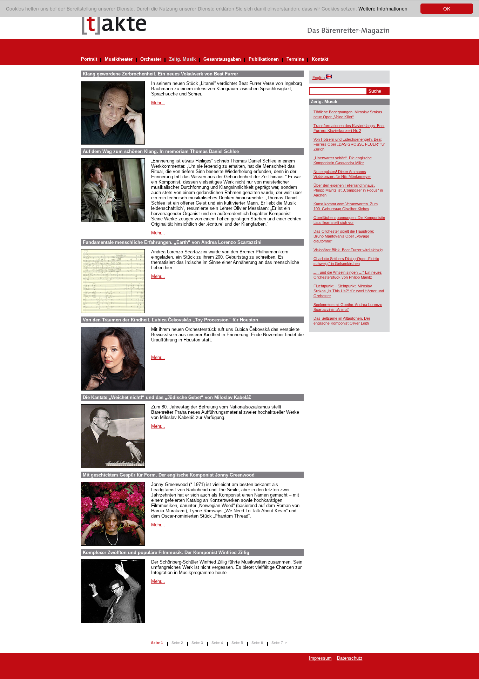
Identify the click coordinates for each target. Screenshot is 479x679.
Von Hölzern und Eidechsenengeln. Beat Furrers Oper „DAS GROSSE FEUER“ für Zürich (349, 144)
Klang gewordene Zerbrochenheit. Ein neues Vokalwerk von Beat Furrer (160, 73)
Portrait (89, 59)
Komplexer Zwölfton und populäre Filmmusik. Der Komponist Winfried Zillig (166, 552)
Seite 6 (257, 643)
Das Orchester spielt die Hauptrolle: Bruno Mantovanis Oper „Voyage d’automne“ (343, 236)
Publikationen (264, 59)
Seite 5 (237, 643)
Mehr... (158, 102)
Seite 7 (277, 643)
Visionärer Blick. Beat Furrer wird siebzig (348, 250)
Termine (295, 59)
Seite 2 (177, 643)
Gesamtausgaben (222, 59)
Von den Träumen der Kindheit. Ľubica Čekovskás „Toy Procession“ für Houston (170, 319)
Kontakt (320, 59)
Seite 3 (197, 643)
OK (446, 8)
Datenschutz (350, 658)
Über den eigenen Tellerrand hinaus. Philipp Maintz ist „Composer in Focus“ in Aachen (348, 190)
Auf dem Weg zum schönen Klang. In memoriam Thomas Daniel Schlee (161, 151)
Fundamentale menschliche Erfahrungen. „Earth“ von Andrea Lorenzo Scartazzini (172, 242)
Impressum (320, 658)
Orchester (150, 59)
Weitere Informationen (382, 8)
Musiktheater (119, 59)
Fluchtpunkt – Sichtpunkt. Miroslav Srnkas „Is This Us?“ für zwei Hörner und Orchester (348, 291)
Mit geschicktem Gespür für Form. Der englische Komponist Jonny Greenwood (169, 475)
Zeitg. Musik (182, 59)
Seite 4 (217, 643)
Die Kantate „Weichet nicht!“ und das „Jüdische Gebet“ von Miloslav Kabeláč (167, 397)
